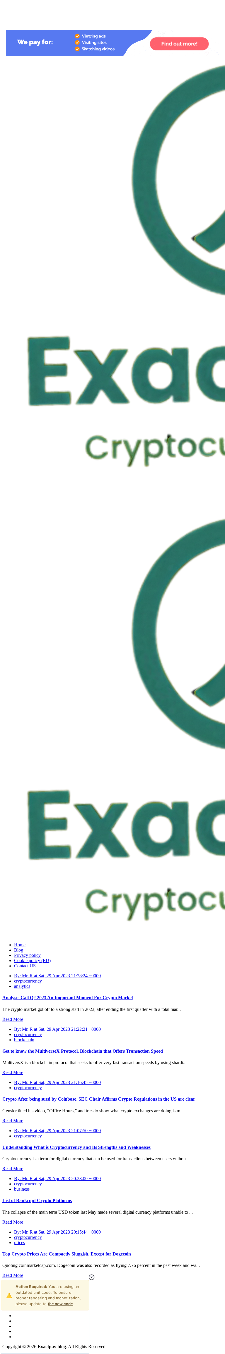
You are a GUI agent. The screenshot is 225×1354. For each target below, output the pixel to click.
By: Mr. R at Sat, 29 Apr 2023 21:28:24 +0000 (57, 975)
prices (19, 1242)
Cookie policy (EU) (32, 960)
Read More (12, 1019)
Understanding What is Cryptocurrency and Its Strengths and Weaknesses (76, 1147)
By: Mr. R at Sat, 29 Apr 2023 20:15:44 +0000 (57, 1232)
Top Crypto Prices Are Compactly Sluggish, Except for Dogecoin (66, 1253)
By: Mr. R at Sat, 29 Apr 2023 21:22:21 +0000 (57, 1029)
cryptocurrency (28, 980)
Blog (18, 949)
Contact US (25, 965)
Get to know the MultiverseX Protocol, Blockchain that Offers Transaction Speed (82, 1051)
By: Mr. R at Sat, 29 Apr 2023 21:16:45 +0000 (57, 1082)
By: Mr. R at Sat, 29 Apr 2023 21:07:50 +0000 (57, 1130)
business (22, 1189)
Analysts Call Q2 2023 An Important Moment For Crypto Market (67, 997)
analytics (22, 986)
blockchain (24, 1039)
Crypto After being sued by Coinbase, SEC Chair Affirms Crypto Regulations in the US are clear (98, 1099)
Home (19, 944)
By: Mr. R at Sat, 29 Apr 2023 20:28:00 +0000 (57, 1178)
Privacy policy (27, 955)
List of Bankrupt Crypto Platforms (37, 1200)
